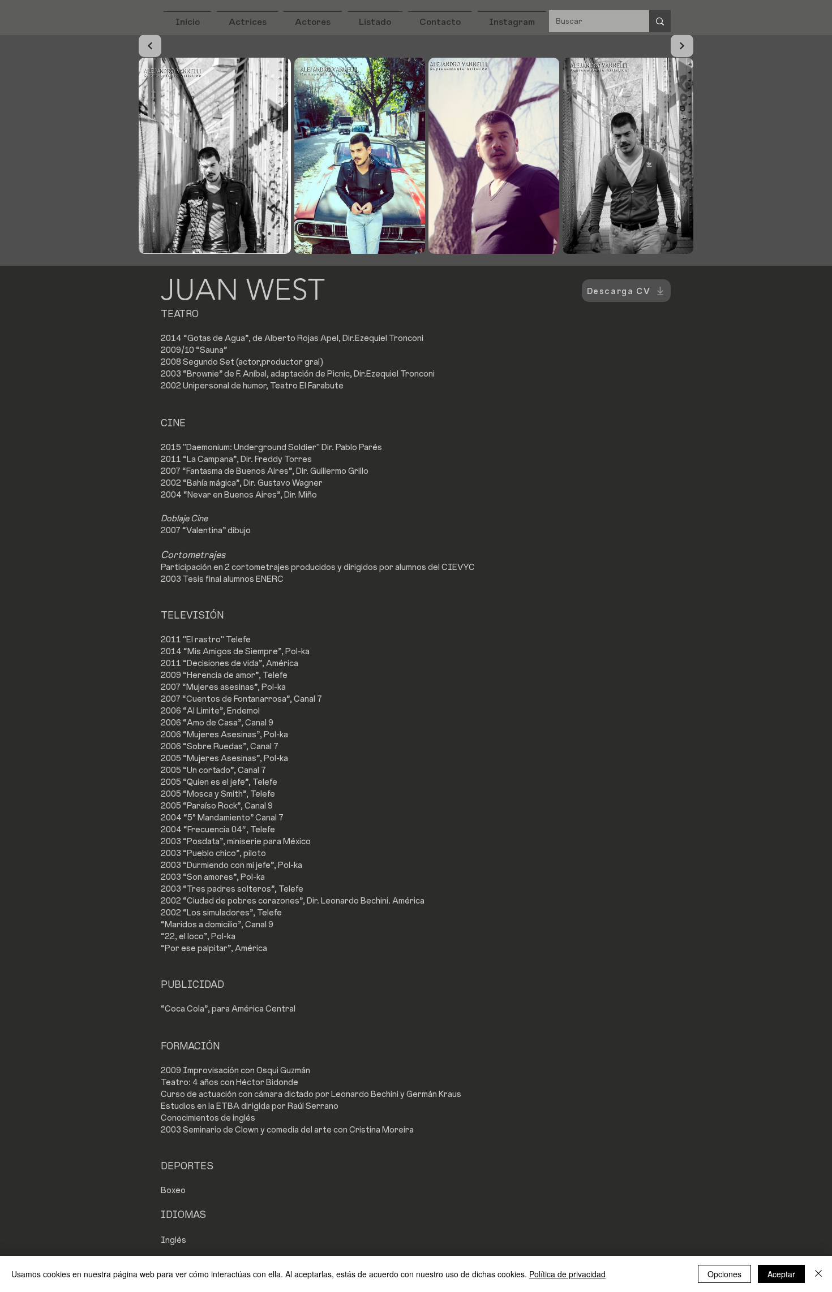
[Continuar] (150, 45)
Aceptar (781, 1274)
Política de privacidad (567, 1274)
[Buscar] (660, 21)
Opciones (724, 1274)
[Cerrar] (818, 1274)
